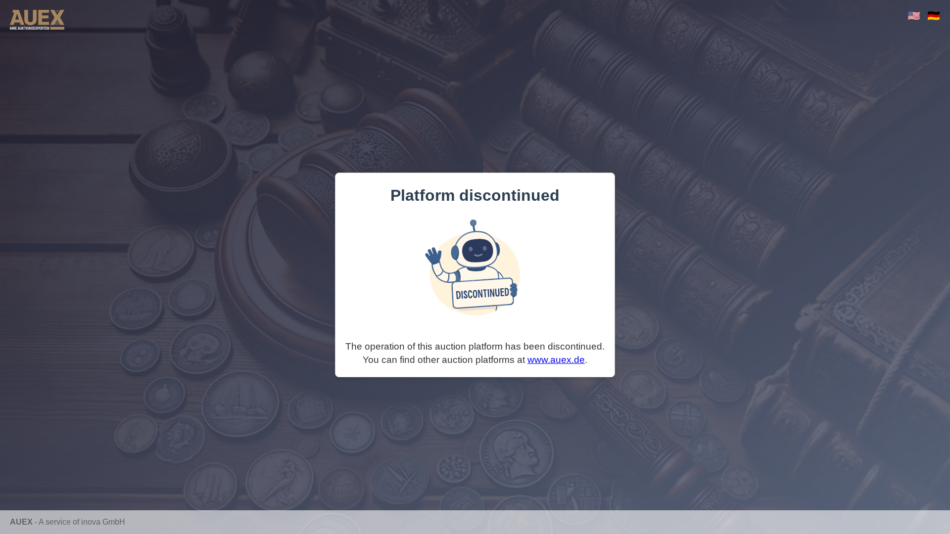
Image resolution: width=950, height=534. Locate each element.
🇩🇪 (933, 15)
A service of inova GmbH (82, 522)
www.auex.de (556, 360)
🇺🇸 (913, 15)
